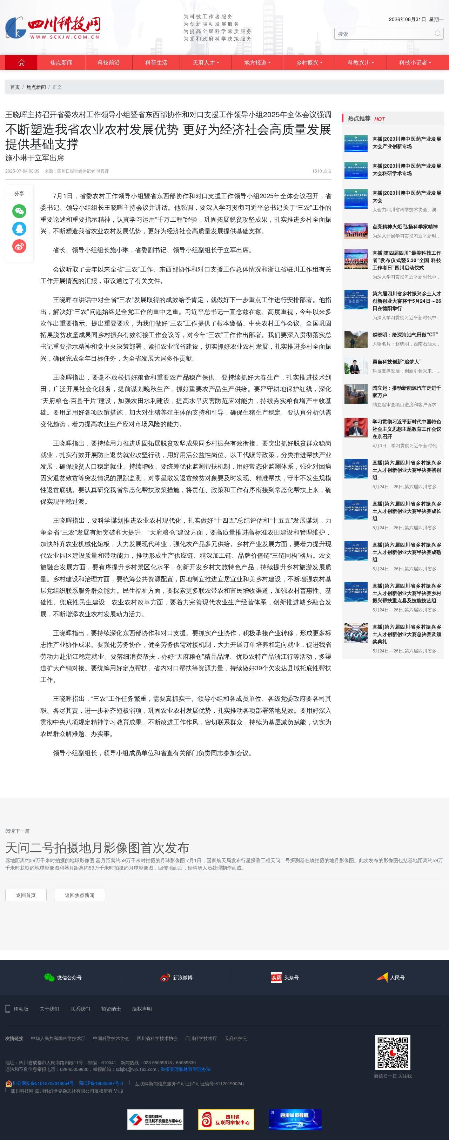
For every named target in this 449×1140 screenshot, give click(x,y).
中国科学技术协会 (111, 1038)
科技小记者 (413, 62)
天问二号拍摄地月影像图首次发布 (97, 847)
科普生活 (156, 62)
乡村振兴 (307, 62)
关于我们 (49, 1008)
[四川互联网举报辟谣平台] (295, 1119)
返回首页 (26, 894)
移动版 (21, 1008)
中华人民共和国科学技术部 (58, 1038)
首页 (15, 86)
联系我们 (80, 1008)
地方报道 (255, 62)
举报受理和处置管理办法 (186, 1069)
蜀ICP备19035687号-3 (101, 1083)
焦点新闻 (61, 62)
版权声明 (142, 1008)
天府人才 (204, 62)
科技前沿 (109, 62)
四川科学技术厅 (201, 1038)
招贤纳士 (111, 1008)
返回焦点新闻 (79, 894)
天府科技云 (235, 1038)
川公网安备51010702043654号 (43, 1083)
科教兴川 (359, 62)
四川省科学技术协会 (157, 1038)
